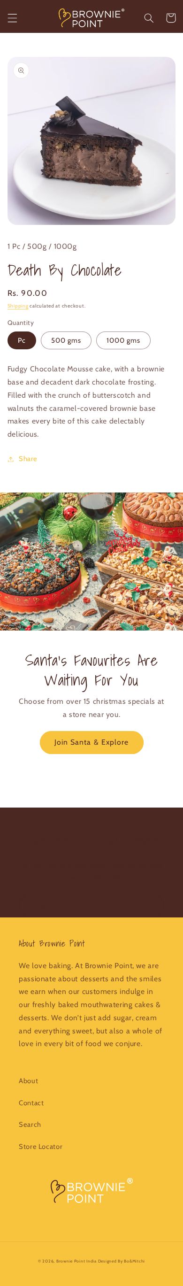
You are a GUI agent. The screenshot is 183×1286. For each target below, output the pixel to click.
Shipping (18, 306)
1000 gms (123, 340)
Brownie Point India (76, 1261)
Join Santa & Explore (91, 742)
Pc (22, 340)
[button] (12, 18)
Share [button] (28, 458)
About (28, 1081)
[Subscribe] (153, 905)
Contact (31, 1103)
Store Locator (40, 1146)
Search (30, 1124)
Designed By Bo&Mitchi (121, 1261)
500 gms (66, 340)
